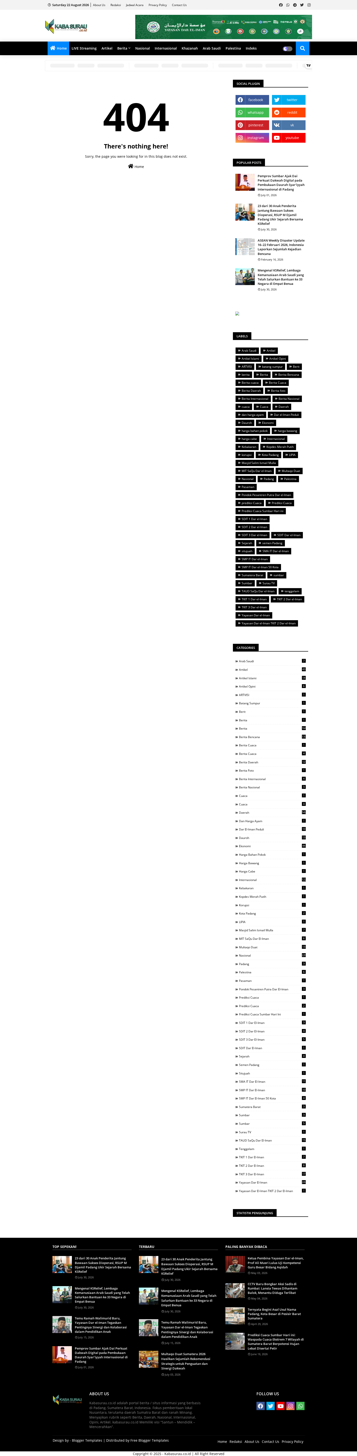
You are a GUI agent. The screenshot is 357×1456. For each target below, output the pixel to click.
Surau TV (269, 583)
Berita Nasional (289, 399)
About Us (99, 5)
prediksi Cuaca (252, 503)
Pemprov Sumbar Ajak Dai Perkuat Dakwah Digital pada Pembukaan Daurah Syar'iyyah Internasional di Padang (281, 183)
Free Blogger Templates (149, 1440)
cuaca (246, 407)
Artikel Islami (250, 359)
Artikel (107, 48)
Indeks (251, 48)
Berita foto (278, 391)
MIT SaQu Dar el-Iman (257, 471)
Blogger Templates (87, 1440)
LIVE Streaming (84, 48)
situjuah (247, 551)
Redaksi (116, 5)
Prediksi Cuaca (282, 503)
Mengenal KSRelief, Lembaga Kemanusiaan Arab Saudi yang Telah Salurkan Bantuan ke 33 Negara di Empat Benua (281, 277)
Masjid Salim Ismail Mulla (259, 463)
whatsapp (256, 112)
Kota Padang (270, 455)
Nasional (142, 48)
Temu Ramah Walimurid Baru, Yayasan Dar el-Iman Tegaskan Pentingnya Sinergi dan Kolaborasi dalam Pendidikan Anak (101, 1325)
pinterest (255, 125)
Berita (122, 48)
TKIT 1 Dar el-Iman (254, 599)
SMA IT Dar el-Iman (276, 551)
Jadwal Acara (135, 5)
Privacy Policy (158, 5)
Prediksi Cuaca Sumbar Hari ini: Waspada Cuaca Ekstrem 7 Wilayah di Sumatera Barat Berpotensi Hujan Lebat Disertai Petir (276, 1342)
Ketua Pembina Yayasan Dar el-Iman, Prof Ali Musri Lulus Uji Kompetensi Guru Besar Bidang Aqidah (276, 1262)
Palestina (233, 48)
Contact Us (179, 5)
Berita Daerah (251, 391)
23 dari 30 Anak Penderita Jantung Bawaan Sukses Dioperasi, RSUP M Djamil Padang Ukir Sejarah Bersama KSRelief (280, 215)
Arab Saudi (212, 48)
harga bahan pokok (255, 431)
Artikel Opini (277, 359)
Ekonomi (268, 423)
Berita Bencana (288, 375)
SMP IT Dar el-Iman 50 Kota (260, 567)
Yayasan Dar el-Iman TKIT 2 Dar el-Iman (269, 623)
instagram (255, 137)
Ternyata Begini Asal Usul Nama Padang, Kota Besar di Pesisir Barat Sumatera (274, 1313)
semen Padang (272, 543)
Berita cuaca (250, 383)
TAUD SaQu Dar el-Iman (258, 591)
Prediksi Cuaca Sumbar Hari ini (262, 511)
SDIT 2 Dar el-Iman (254, 527)
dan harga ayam (253, 415)
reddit (292, 112)
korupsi (247, 455)
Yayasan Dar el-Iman (256, 615)
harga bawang (287, 431)
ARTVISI (247, 367)
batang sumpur (272, 367)
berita (246, 375)
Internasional (166, 48)
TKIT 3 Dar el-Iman (254, 607)
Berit (296, 367)
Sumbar (247, 583)
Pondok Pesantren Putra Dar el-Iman (266, 495)
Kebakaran (249, 447)
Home (62, 48)
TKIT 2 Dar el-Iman (289, 599)
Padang (269, 479)
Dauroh (247, 423)
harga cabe (249, 439)
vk (292, 125)
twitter (292, 99)
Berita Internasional (255, 399)
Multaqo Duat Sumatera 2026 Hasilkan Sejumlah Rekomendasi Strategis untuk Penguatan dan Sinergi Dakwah (185, 1361)
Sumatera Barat (252, 575)
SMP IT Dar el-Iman (255, 559)
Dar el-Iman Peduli (286, 415)
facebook (255, 99)
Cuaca (264, 407)
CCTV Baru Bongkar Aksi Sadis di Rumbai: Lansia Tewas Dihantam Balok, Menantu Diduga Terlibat (272, 1288)
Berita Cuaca (277, 383)
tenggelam (292, 591)
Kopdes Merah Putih (280, 447)
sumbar (278, 575)
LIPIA (292, 455)
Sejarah (247, 543)
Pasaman (248, 487)
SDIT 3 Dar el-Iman (254, 535)
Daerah (284, 407)
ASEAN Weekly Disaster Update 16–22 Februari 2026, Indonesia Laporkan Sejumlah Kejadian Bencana (281, 247)
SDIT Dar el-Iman (288, 535)
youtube (292, 137)
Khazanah (190, 48)
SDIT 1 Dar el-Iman (254, 519)
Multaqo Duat (291, 471)
